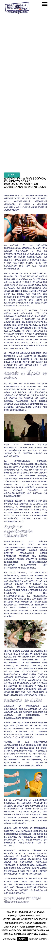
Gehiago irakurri (38, 939)
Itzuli (12, 175)
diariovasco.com (16, 901)
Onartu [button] (22, 939)
